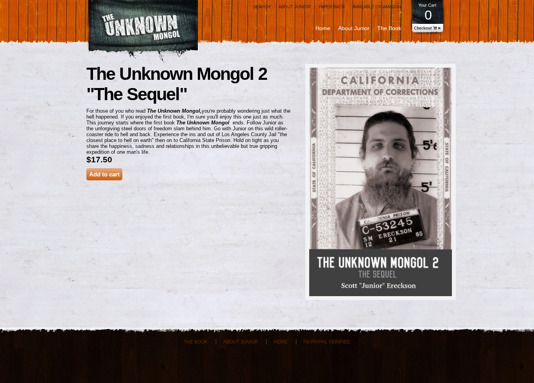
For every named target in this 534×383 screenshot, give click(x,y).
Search (262, 6)
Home (322, 28)
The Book (389, 28)
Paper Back (332, 6)
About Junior (294, 6)
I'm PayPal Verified (326, 342)
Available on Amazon (377, 6)
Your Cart (427, 12)
